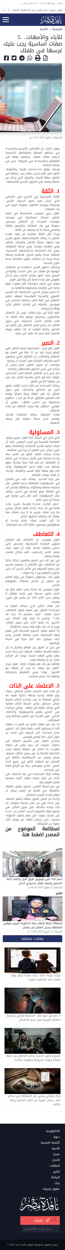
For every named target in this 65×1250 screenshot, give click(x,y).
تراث (57, 1183)
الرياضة (55, 1177)
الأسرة (44, 29)
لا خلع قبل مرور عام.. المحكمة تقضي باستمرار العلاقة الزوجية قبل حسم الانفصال (33, 1018)
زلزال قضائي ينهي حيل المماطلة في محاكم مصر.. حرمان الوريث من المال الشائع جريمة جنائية (34, 1100)
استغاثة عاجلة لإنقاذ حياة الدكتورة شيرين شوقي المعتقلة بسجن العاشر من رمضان (32, 925)
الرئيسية (57, 29)
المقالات (55, 1166)
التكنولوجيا (53, 1131)
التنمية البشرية (50, 1142)
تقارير (56, 1171)
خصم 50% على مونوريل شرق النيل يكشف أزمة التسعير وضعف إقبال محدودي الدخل (34, 881)
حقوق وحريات (51, 1189)
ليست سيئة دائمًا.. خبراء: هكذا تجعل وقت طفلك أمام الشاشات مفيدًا (35, 977)
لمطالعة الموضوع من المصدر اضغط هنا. (32, 831)
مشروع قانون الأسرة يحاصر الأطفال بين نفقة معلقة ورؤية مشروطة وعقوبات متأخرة (33, 1058)
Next (9, 10)
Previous (3, 10)
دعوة (56, 1137)
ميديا (56, 1154)
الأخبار (56, 1160)
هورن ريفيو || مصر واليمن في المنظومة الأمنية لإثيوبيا (37, 10)
